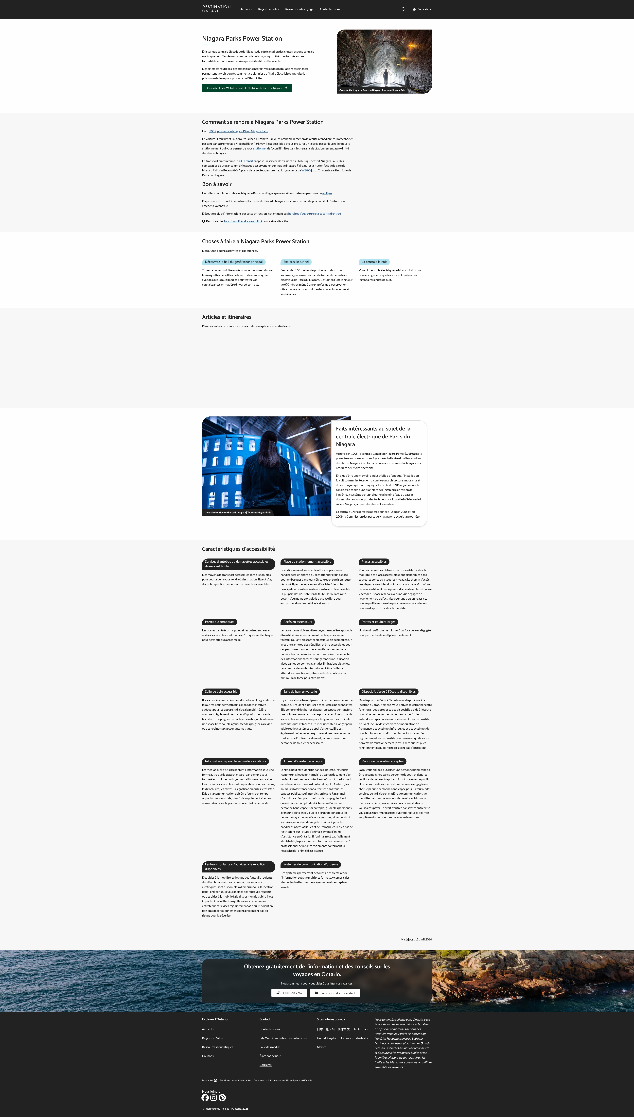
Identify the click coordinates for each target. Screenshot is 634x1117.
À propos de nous (271, 1056)
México (321, 1047)
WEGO (306, 170)
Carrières (266, 1065)
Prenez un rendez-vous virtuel (338, 992)
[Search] (404, 9)
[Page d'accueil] (216, 9)
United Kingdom (327, 1038)
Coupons (208, 1056)
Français (423, 9)
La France (347, 1038)
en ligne (327, 193)
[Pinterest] (222, 1099)
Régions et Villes (212, 1038)
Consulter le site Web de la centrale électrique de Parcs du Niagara (244, 87)
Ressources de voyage (299, 9)
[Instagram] (213, 1099)
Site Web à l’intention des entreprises (283, 1038)
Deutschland (361, 1029)
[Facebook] (205, 1099)
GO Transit (246, 161)
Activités (246, 9)
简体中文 (344, 1029)
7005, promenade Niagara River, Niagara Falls (238, 131)
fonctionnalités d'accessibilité (243, 221)
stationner (260, 148)
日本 (320, 1029)
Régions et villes (268, 9)
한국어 (330, 1029)
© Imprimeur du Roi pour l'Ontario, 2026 (225, 1108)
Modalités (208, 1080)
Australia (362, 1038)
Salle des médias (270, 1047)
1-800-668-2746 (292, 992)
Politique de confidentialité (235, 1080)
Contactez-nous (330, 9)
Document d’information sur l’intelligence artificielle (282, 1080)
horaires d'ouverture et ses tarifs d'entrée (314, 213)
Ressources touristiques (217, 1047)
